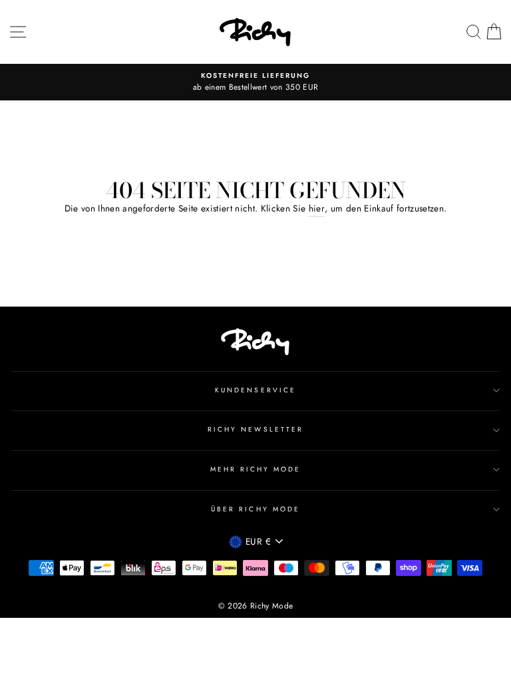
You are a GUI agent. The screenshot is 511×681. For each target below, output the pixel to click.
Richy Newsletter (255, 429)
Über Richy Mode (255, 509)
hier (317, 208)
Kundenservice (255, 390)
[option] (255, 82)
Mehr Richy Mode (255, 469)
